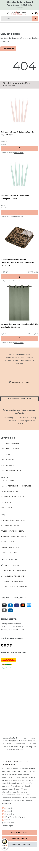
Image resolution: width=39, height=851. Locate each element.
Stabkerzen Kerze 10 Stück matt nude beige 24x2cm (17, 133)
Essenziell (9, 808)
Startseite (9, 49)
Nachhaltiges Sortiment (15, 571)
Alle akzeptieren (19, 832)
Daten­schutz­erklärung (11, 801)
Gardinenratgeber (10, 547)
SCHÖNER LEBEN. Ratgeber (13, 536)
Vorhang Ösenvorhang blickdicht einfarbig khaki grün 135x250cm (19, 325)
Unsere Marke (8, 460)
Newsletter (6, 508)
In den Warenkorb (19, 148)
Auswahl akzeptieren (20, 845)
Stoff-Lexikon (7, 542)
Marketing (9, 814)
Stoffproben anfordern (13, 497)
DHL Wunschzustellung (15, 817)
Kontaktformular (21, 382)
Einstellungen (7, 826)
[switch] (4, 848)
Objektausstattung (10, 491)
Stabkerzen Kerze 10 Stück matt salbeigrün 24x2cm (15, 197)
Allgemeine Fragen (10, 526)
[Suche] (35, 18)
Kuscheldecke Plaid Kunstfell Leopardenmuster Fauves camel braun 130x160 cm (18, 262)
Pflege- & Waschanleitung (14, 531)
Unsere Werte (8, 465)
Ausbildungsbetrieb (13, 581)
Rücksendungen (9, 553)
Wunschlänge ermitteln (13, 520)
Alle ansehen (9, 86)
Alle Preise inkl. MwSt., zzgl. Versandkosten (16, 763)
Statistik (8, 811)
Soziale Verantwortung (15, 587)
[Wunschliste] (7, 13)
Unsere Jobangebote (11, 470)
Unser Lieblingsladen (11, 449)
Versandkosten (19, 152)
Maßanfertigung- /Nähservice (16, 486)
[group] (19, 110)
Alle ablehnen (19, 838)
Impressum (6, 804)
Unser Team (6, 454)
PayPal (8, 820)
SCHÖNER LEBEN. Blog (21, 399)
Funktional (9, 823)
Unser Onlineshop (10, 443)
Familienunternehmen (14, 576)
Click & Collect (8, 480)
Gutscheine (6, 502)
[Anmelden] (31, 13)
